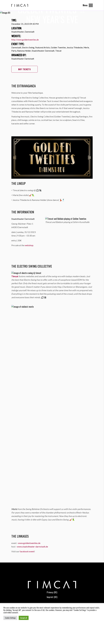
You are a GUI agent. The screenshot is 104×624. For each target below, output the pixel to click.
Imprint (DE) (52, 597)
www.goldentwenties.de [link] (29, 543)
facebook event (27, 551)
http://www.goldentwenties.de (25, 39)
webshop (29, 245)
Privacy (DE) (52, 592)
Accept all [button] (23, 617)
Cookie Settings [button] (10, 617)
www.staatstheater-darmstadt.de (32, 546)
